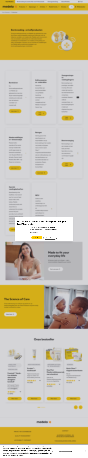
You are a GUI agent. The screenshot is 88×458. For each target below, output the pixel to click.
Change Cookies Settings (65, 451)
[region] (44, 451)
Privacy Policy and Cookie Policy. (15, 455)
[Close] (85, 451)
